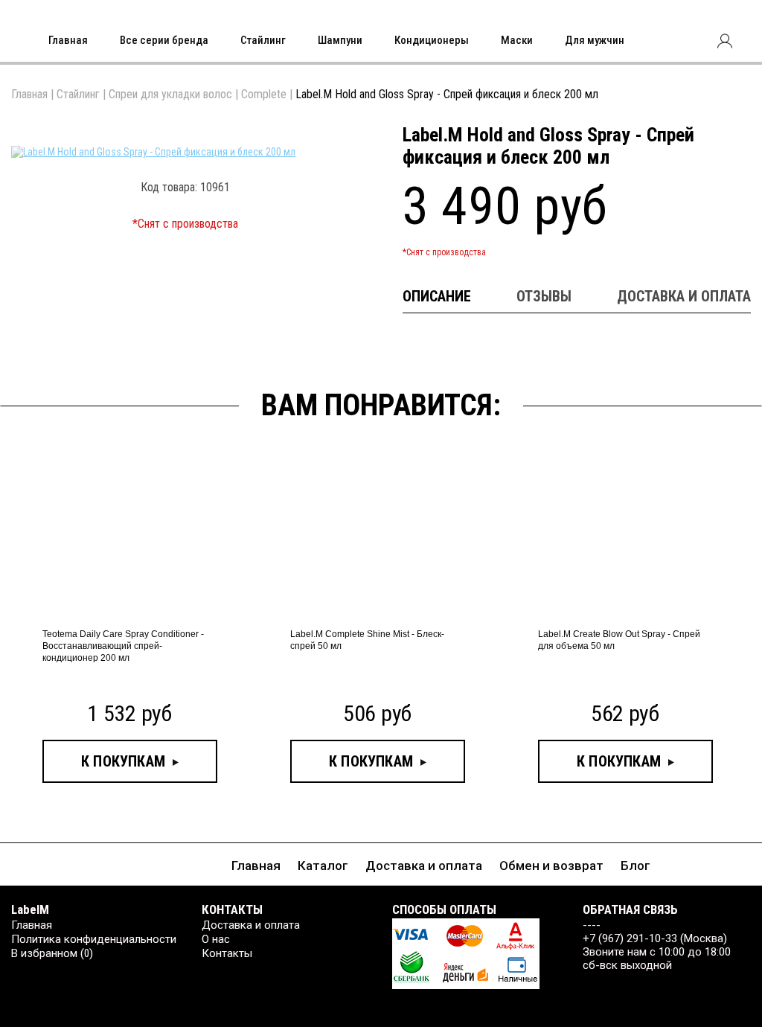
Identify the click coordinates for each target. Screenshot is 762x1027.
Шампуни (340, 40)
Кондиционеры (431, 40)
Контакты (227, 953)
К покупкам (123, 761)
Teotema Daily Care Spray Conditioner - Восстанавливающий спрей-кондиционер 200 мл (123, 646)
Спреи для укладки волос (170, 94)
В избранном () (52, 953)
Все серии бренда (164, 40)
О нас (216, 939)
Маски (517, 40)
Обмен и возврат (551, 865)
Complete (263, 94)
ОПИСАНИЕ (437, 296)
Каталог (323, 865)
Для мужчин (594, 40)
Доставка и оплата (423, 865)
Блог (635, 865)
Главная (68, 40)
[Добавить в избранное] (343, 139)
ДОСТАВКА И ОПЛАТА (684, 296)
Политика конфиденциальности (93, 939)
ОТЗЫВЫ (544, 296)
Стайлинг (263, 40)
